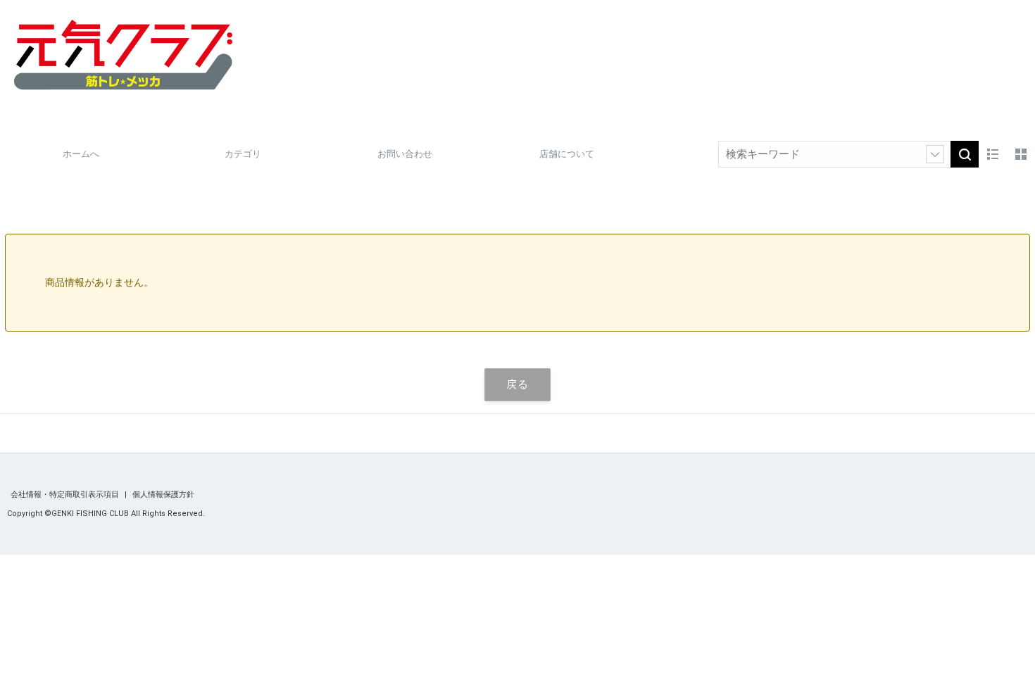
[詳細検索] (935, 154)
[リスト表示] (993, 154)
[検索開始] (965, 154)
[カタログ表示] (1021, 154)
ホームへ (81, 154)
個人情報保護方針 (163, 494)
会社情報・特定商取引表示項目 (66, 494)
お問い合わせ (404, 154)
